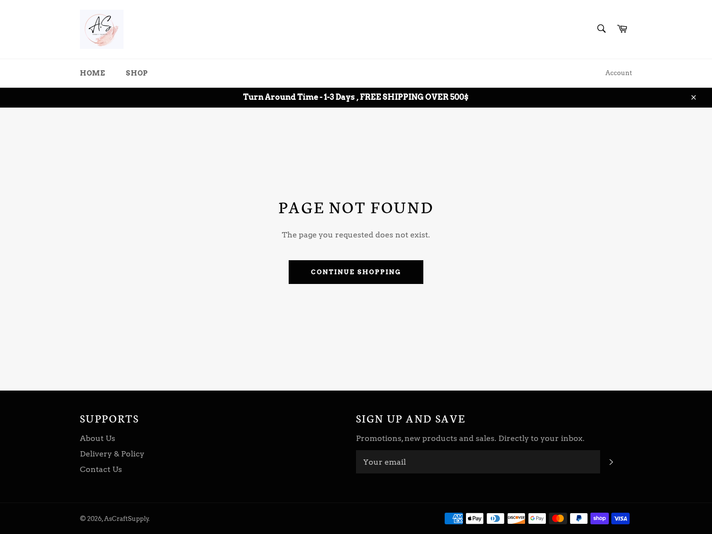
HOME (92, 73)
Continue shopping (356, 272)
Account (618, 73)
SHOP (137, 73)
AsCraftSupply (126, 518)
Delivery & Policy (112, 453)
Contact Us (101, 469)
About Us (97, 438)
